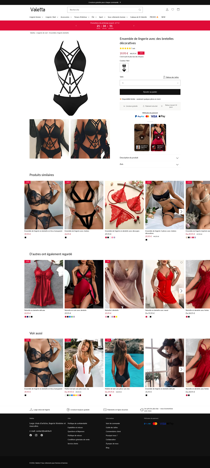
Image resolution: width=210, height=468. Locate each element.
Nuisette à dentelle (112, 310)
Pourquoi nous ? (112, 435)
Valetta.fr (38, 463)
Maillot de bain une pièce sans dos (117, 389)
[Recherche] (140, 10)
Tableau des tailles (172, 77)
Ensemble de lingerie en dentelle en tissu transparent (43, 231)
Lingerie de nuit (42, 33)
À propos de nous (112, 444)
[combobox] (105, 10)
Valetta (32, 33)
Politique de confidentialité (77, 423)
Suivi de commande (113, 423)
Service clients (73, 444)
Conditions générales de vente (79, 439)
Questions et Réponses (76, 431)
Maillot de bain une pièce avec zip (77, 389)
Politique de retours (75, 435)
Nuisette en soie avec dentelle (75, 310)
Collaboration (111, 439)
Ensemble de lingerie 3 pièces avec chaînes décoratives (160, 232)
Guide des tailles (112, 427)
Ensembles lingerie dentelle (59, 33)
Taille (121, 77)
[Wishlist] (172, 9)
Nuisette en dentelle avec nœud (156, 310)
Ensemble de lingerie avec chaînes (77, 231)
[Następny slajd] (133, 25)
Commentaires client (113, 431)
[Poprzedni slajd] (76, 25)
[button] (36, 17)
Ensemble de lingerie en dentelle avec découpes (122, 231)
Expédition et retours (75, 427)
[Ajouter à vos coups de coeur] (60, 183)
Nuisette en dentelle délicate (34, 310)
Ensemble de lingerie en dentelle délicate (160, 389)
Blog (107, 448)
